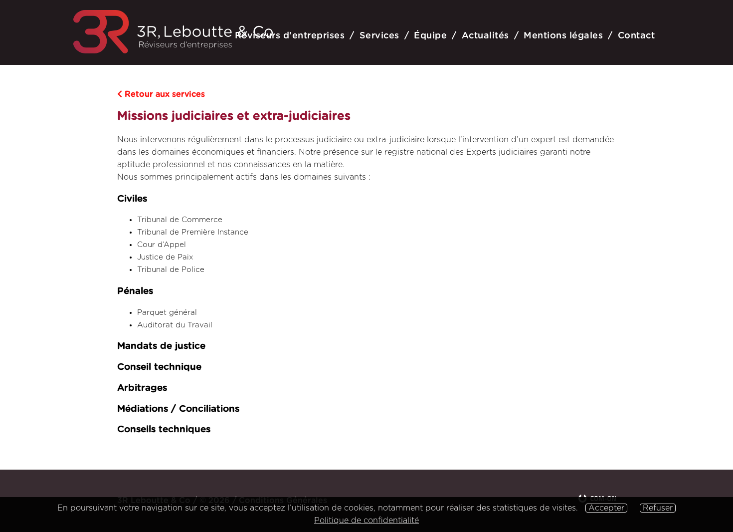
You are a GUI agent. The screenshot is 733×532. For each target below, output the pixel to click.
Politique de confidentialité (366, 521)
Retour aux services (163, 94)
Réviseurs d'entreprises (290, 35)
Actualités (485, 35)
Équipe (430, 35)
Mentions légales (563, 35)
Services (379, 35)
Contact (636, 35)
